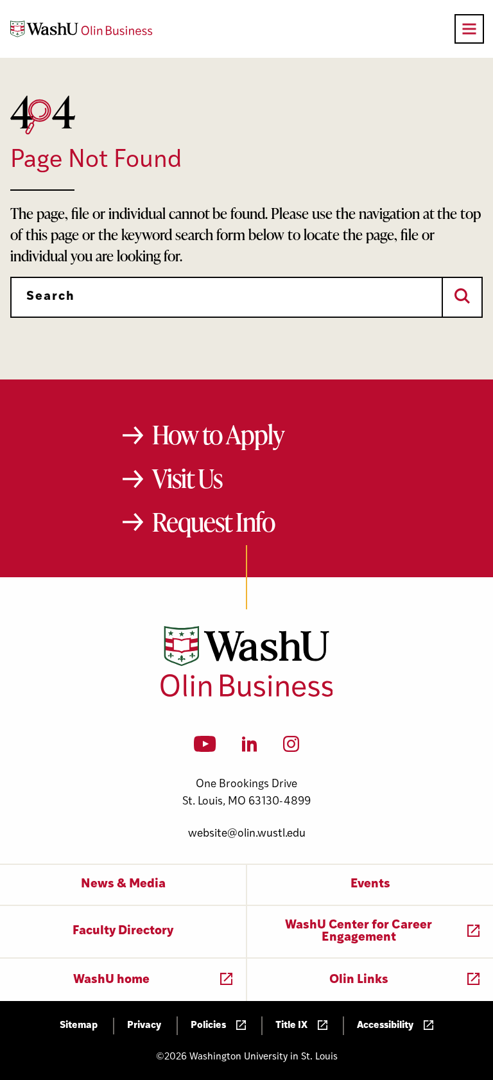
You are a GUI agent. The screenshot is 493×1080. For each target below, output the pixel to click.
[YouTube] (205, 748)
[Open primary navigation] (469, 28)
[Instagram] (291, 748)
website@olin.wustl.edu (247, 833)
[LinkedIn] (249, 748)
